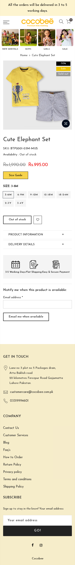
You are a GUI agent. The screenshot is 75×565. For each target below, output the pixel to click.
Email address (13, 297)
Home (24, 55)
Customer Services (15, 435)
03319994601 (19, 400)
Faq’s (6, 450)
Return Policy (12, 464)
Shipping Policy (13, 486)
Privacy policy (12, 472)
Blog (6, 442)
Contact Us (11, 428)
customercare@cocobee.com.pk (31, 392)
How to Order (13, 457)
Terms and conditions (17, 479)
